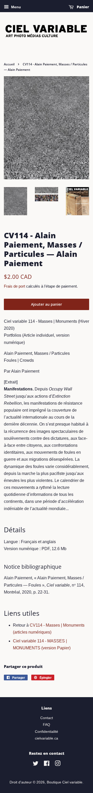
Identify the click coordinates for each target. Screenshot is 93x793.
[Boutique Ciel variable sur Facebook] (47, 764)
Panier (82, 6)
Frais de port (14, 286)
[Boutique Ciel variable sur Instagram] (57, 764)
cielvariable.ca (46, 738)
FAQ (46, 725)
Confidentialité (46, 732)
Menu (15, 7)
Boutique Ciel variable (64, 782)
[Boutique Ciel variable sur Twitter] (35, 764)
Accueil (9, 64)
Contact (46, 718)
